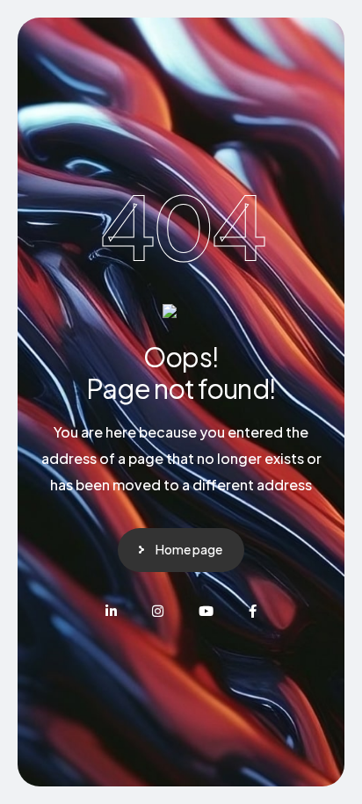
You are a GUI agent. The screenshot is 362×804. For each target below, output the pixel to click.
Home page (189, 549)
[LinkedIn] (111, 611)
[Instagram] (157, 611)
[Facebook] (253, 611)
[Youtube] (206, 611)
